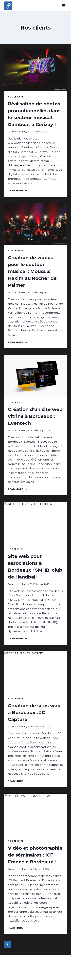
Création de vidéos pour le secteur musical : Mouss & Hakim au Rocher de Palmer (32, 271)
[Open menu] (63, 6)
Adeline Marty (19, 131)
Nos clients (16, 97)
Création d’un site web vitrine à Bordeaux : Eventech (35, 416)
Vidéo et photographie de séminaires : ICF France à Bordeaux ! (35, 855)
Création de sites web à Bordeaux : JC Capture (34, 712)
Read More (17, 190)
